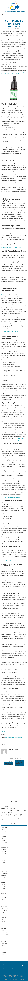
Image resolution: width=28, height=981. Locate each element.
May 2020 (3, 950)
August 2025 (4, 853)
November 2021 (4, 910)
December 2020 (4, 934)
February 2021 (4, 930)
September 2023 (4, 897)
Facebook (21, 965)
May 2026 (3, 834)
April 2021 (3, 926)
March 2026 (3, 838)
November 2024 (4, 873)
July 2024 (3, 882)
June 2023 (3, 902)
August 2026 (4, 827)
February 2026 (4, 840)
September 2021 (4, 915)
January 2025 (4, 869)
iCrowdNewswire (17, 28)
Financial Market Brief (19, 739)
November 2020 (4, 937)
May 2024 (3, 886)
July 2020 (3, 945)
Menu (2, 15)
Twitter (21, 963)
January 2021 (4, 932)
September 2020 (4, 941)
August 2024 (4, 880)
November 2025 (4, 847)
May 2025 (3, 860)
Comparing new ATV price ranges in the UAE (10, 808)
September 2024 (4, 877)
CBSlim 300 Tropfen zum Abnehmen (9, 763)
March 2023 (3, 904)
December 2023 (4, 895)
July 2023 (3, 899)
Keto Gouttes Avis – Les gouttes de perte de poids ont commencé (19, 763)
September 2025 (4, 851)
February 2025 (4, 867)
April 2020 (3, 952)
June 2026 (3, 831)
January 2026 (4, 842)
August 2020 (4, 943)
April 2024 (3, 888)
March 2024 (3, 891)
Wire (5, 732)
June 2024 (3, 884)
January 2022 (4, 906)
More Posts (12, 752)
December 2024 (4, 871)
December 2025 (4, 845)
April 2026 (3, 836)
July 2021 (3, 919)
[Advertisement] (14, 782)
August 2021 (4, 917)
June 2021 (3, 921)
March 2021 (3, 928)
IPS (3, 732)
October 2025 (4, 849)
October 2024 (4, 875)
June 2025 (3, 858)
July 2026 (3, 829)
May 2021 (3, 923)
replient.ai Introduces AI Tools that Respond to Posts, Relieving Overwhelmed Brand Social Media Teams (12, 815)
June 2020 (3, 948)
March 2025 (3, 864)
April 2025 (3, 862)
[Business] (14, 7)
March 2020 (3, 954)
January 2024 (4, 893)
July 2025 (3, 856)
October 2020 (4, 939)
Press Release (5, 744)
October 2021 (4, 912)
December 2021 (4, 908)
